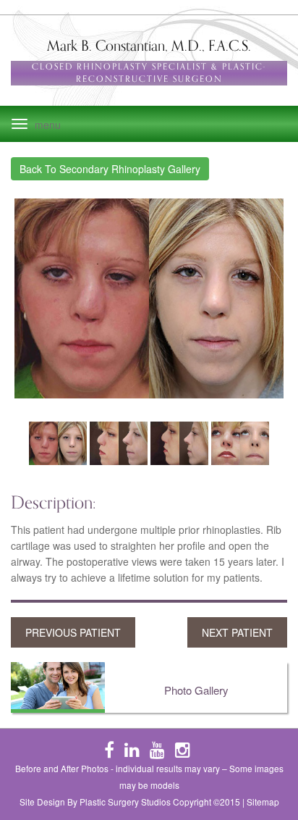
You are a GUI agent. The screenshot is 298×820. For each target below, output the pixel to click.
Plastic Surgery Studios (125, 801)
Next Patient (237, 632)
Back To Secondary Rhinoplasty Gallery (110, 169)
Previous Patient (73, 632)
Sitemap (263, 801)
